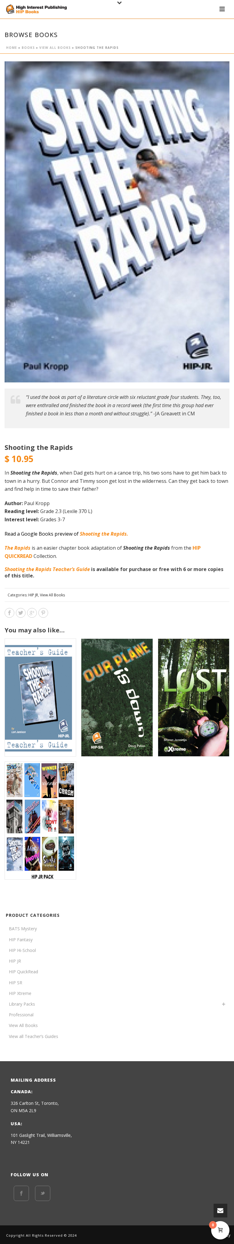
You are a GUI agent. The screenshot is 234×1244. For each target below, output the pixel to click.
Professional (21, 1015)
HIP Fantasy (21, 939)
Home (11, 47)
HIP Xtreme (20, 993)
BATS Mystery (23, 928)
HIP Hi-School (22, 950)
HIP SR (15, 982)
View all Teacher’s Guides (33, 1036)
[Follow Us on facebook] (21, 1193)
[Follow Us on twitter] (42, 1193)
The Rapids (18, 547)
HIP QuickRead (23, 972)
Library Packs (22, 1004)
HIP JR (33, 595)
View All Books (55, 47)
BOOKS (28, 47)
